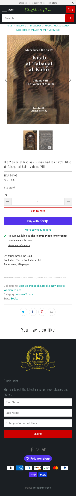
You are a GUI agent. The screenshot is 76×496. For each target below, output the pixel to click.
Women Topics (12, 290)
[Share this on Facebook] (33, 312)
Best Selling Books (30, 285)
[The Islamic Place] (38, 10)
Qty (5, 194)
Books (46, 285)
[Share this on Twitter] (23, 312)
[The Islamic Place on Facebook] (31, 450)
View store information (19, 245)
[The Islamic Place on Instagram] (37, 450)
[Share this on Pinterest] (42, 312)
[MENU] (2, 9)
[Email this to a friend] (51, 312)
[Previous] (6, 80)
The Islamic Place (42, 487)
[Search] (69, 18)
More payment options (38, 229)
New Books (58, 285)
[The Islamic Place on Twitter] (44, 450)
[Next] (69, 80)
